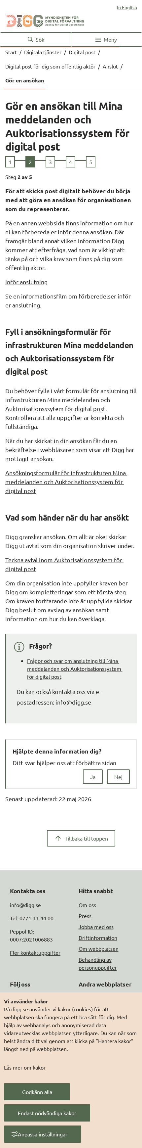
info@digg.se (72, 702)
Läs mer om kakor (25, 1067)
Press (85, 915)
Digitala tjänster (42, 52)
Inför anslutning (26, 281)
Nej (118, 776)
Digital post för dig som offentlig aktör (50, 66)
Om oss (87, 904)
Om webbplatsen (99, 948)
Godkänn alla (37, 1091)
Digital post (82, 52)
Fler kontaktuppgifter (35, 952)
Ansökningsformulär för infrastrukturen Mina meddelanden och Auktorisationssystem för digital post (66, 481)
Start (11, 52)
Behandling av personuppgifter (98, 963)
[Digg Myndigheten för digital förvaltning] (45, 19)
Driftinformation (98, 937)
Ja (92, 776)
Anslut (110, 66)
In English (127, 7)
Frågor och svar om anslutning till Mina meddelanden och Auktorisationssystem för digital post (75, 668)
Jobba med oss (96, 926)
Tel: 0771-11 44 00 (31, 918)
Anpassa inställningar (42, 1134)
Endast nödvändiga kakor (47, 1113)
